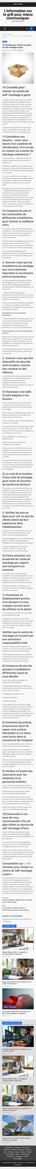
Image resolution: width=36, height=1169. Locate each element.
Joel (3, 50)
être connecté (15, 919)
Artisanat (17, 1148)
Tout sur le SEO (31, 28)
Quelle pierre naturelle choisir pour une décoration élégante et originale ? (18, 998)
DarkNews (28, 1163)
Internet (28, 1150)
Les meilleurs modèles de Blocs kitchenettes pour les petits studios (15, 908)
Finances (21, 1150)
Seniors (25, 1156)
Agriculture (9, 1148)
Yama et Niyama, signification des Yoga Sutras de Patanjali (17, 900)
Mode (29, 1152)
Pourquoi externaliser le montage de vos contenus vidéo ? (18, 1036)
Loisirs (17, 1152)
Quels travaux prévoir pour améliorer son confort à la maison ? (18, 969)
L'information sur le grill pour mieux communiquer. (18, 14)
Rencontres (10, 1154)
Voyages (6, 1133)
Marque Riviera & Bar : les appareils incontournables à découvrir (18, 939)
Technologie (13, 1007)
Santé (17, 1154)
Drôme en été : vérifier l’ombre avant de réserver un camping (18, 1125)
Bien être (7, 1150)
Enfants (14, 1150)
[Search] (27, 28)
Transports (11, 1156)
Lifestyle (11, 1152)
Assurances (26, 1148)
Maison (5, 41)
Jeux (5, 1152)
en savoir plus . (25, 132)
